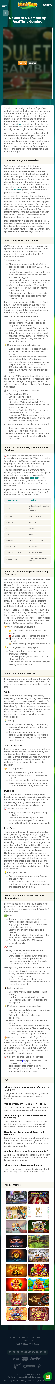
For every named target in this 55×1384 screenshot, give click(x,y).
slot (20, 124)
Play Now (22, 63)
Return (6, 13)
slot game (35, 478)
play (24, 1061)
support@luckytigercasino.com (33, 1377)
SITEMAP (22, 1341)
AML (37, 1344)
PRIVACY (29, 1341)
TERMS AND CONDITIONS (30, 1338)
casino (17, 190)
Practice (32, 63)
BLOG (12, 1338)
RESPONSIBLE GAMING (25, 1344)
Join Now (47, 5)
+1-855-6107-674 (32, 1375)
